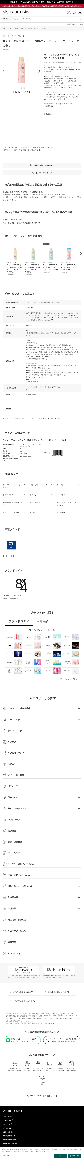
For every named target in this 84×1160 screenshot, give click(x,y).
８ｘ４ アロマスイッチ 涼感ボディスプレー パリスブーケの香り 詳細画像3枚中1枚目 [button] (18, 88)
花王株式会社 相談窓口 (60, 197)
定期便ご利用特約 (7, 1132)
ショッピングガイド (8, 1116)
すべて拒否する (74, 1156)
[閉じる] (80, 1150)
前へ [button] (3, 71)
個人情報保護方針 (7, 1136)
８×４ (10, 28)
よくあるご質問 (7, 1120)
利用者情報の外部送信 (9, 1140)
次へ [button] (39, 71)
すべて (5, 19)
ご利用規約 (6, 1128)
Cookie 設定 (5, 1155)
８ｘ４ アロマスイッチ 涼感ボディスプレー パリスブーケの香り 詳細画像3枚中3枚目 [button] (24, 88)
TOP (4, 28)
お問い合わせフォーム (34, 1023)
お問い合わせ (6, 1124)
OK (60, 1156)
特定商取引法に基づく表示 (10, 1143)
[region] (42, 1153)
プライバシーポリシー (42, 1151)
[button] (42, 165)
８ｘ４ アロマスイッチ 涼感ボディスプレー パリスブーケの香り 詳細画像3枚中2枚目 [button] (21, 88)
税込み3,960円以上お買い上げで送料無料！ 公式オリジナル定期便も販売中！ (42, 2)
